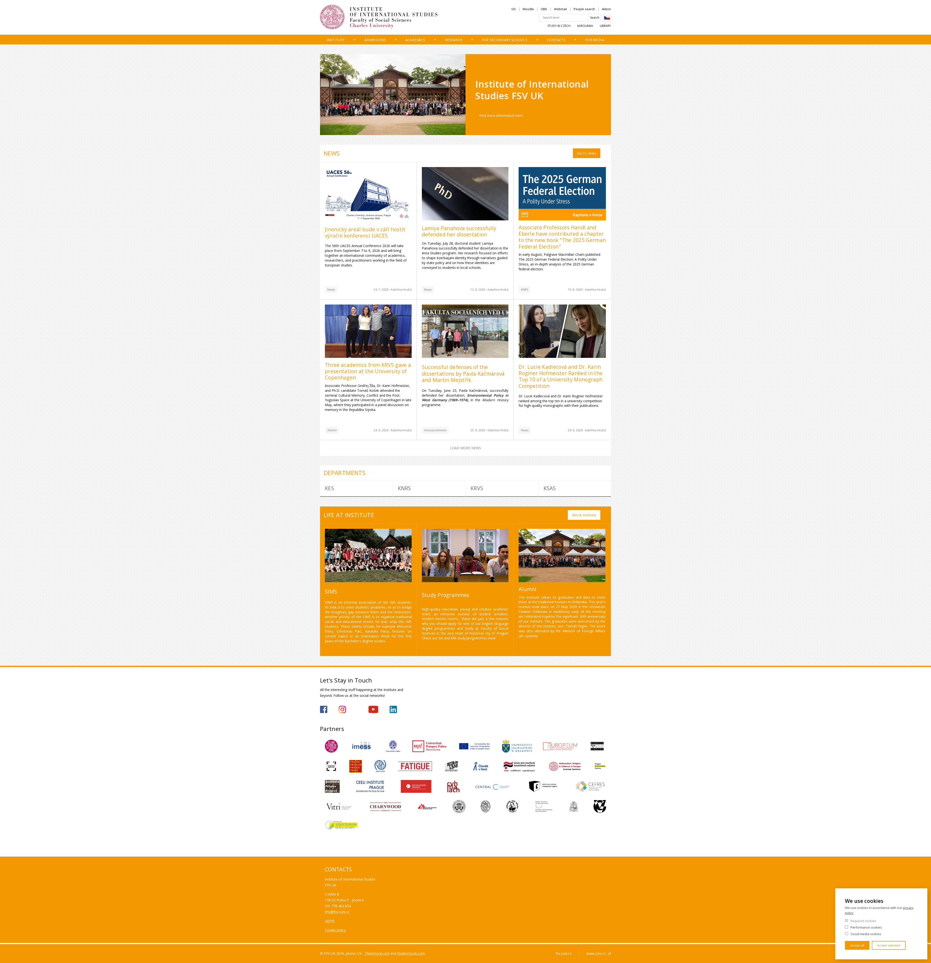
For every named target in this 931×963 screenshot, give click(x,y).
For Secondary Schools (504, 40)
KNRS (524, 290)
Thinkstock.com (377, 953)
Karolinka (585, 26)
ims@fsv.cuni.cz (337, 911)
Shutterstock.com (411, 953)
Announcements (435, 430)
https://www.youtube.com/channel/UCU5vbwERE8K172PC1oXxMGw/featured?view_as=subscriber (373, 709)
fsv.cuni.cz (563, 953)
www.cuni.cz (596, 953)
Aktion (606, 9)
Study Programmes (445, 595)
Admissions (375, 40)
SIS (513, 9)
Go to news (586, 153)
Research (453, 40)
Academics (415, 40)
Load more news (465, 448)
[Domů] (386, 17)
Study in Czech (558, 26)
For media (594, 40)
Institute (336, 40)
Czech (607, 18)
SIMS (331, 591)
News (331, 290)
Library (605, 26)
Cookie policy (335, 930)
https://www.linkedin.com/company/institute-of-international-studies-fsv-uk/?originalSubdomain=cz (393, 709)
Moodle (528, 9)
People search (584, 9)
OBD (544, 9)
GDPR (329, 921)
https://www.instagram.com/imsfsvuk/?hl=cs (342, 709)
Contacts (556, 40)
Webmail (560, 9)
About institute (584, 515)
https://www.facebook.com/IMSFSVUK (323, 709)
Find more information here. (501, 115)
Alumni (332, 430)
